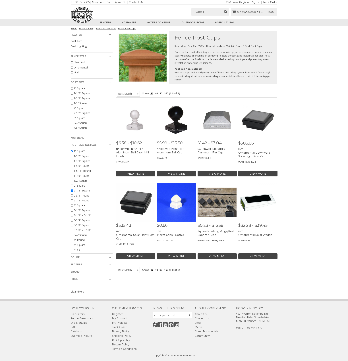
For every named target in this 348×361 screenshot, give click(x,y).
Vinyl (76, 72)
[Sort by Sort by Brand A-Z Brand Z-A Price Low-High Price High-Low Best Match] (128, 93)
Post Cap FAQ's (196, 46)
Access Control (159, 22)
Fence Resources (82, 318)
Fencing (105, 22)
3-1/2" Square (82, 210)
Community (202, 335)
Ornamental (81, 67)
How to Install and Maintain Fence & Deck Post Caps (234, 46)
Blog (198, 322)
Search (198, 12)
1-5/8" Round (81, 166)
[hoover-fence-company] (155, 324)
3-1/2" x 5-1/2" (82, 215)
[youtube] (165, 324)
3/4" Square (81, 123)
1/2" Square (81, 103)
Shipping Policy (121, 335)
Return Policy (120, 344)
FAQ (73, 327)
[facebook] (159, 324)
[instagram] (176, 324)
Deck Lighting (79, 46)
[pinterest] (171, 324)
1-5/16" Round (82, 171)
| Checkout (267, 12)
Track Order (270, 2)
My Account (119, 318)
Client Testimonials (206, 331)
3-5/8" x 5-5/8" (82, 230)
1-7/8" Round (81, 176)
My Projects (119, 322)
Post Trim (76, 41)
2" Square (79, 108)
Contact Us (136, 2)
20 (151, 93)
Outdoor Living (192, 22)
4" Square (79, 245)
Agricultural (224, 22)
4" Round (79, 240)
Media (198, 327)
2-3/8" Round (81, 195)
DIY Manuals (79, 322)
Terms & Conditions (124, 348)
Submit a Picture (81, 335)
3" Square (79, 118)
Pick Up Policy (121, 340)
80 (161, 93)
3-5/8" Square (82, 225)
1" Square (79, 88)
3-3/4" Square (82, 220)
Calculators (77, 314)
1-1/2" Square (82, 93)
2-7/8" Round (81, 200)
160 (166, 93)
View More (135, 173)
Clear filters (77, 291)
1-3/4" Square (82, 98)
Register (244, 2)
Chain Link (80, 62)
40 (156, 93)
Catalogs (76, 331)
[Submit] (189, 315)
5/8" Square (81, 128)
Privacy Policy (121, 331)
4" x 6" (78, 250)
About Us (200, 314)
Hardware (129, 22)
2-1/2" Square (82, 113)
